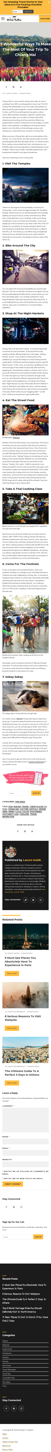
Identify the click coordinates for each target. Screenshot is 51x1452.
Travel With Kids (8, 1377)
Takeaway (16, 437)
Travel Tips (6, 1373)
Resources (6, 1445)
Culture (5, 1341)
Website (7, 1159)
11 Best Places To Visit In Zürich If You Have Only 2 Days (25, 1318)
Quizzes (5, 1361)
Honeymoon (6, 1353)
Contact (5, 1438)
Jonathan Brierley (16, 1012)
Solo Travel (6, 1365)
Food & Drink (7, 1349)
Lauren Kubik (11, 93)
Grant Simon (13, 953)
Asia (10, 807)
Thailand (24, 814)
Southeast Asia (10, 814)
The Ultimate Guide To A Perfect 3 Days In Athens (24, 1301)
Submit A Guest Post (10, 1441)
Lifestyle (5, 1357)
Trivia (4, 1386)
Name (6, 1137)
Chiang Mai (13, 809)
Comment (8, 1106)
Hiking (11, 812)
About (4, 1434)
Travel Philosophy (9, 1369)
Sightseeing (36, 812)
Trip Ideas (25, 40)
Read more (12, 973)
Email (6, 1148)
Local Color (22, 812)
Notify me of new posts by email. (24, 1178)
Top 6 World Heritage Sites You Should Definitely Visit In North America (22, 1309)
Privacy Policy (7, 1449)
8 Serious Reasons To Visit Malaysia (21, 1293)
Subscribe (45, 19)
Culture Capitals (29, 809)
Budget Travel (21, 807)
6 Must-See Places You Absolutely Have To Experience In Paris (24, 1286)
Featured (5, 1345)
